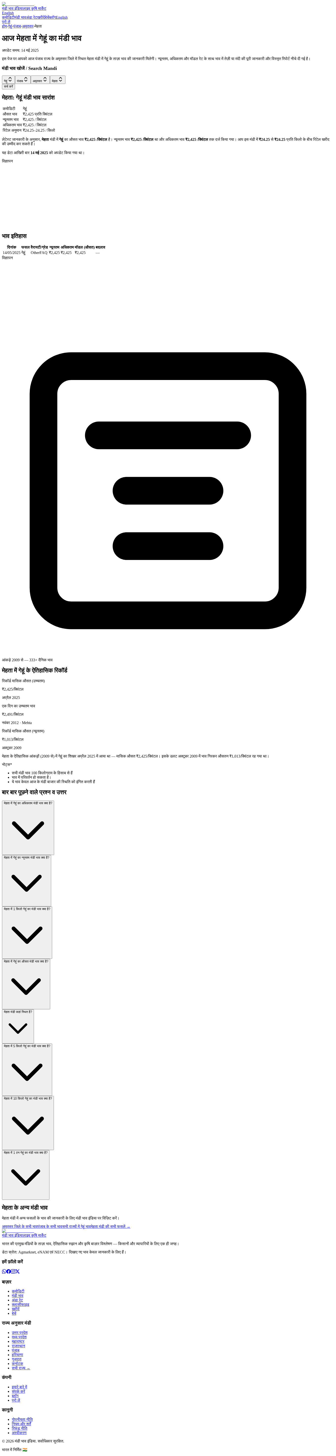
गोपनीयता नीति (22, 1419)
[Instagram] (13, 1272)
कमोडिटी (8, 17)
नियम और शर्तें (21, 1424)
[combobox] (8, 80)
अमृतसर (27, 26)
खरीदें (41, 17)
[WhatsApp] (4, 1272)
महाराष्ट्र (18, 1341)
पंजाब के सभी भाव (50, 1226)
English (8, 13)
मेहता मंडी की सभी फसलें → (110, 1226)
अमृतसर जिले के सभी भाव (20, 1226)
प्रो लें (6, 22)
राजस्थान (18, 1346)
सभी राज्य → (21, 1368)
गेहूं (10, 26)
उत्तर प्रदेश (20, 1332)
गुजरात (16, 1359)
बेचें (47, 17)
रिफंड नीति (19, 1428)
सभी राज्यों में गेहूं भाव (76, 1226)
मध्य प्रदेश (19, 1337)
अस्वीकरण (19, 1433)
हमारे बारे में (19, 1387)
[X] (17, 1272)
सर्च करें (8, 86)
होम (4, 26)
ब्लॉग (52, 17)
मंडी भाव (20, 17)
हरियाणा (17, 1355)
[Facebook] (8, 1272)
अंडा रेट (31, 17)
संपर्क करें (18, 1391)
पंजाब (17, 26)
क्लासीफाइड (20, 1304)
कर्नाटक (17, 1363)
